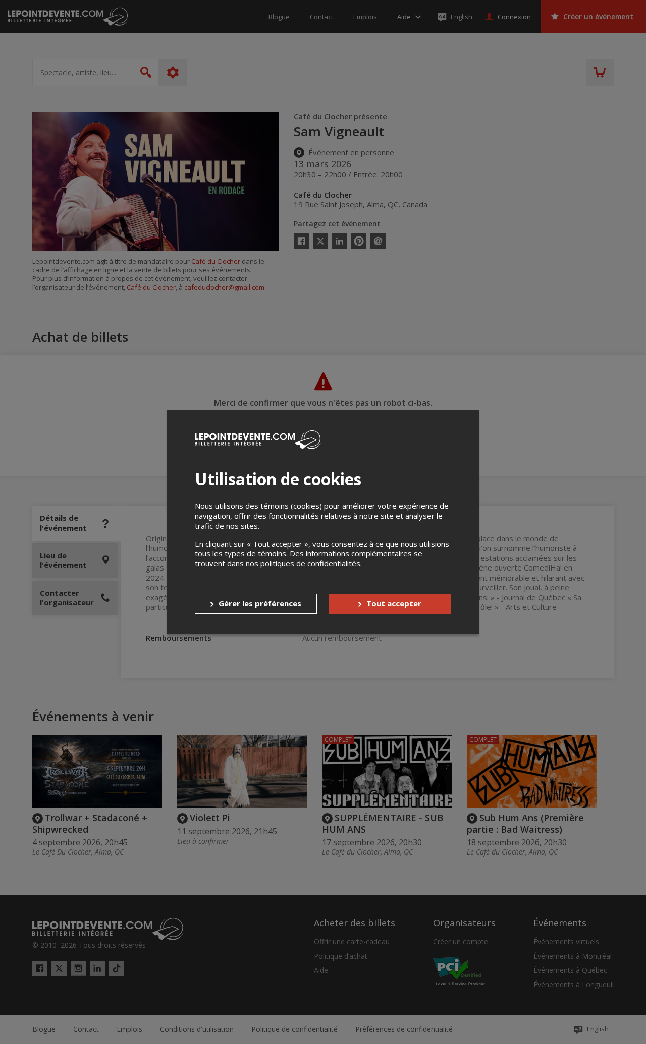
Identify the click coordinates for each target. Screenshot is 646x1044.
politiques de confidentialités (310, 563)
